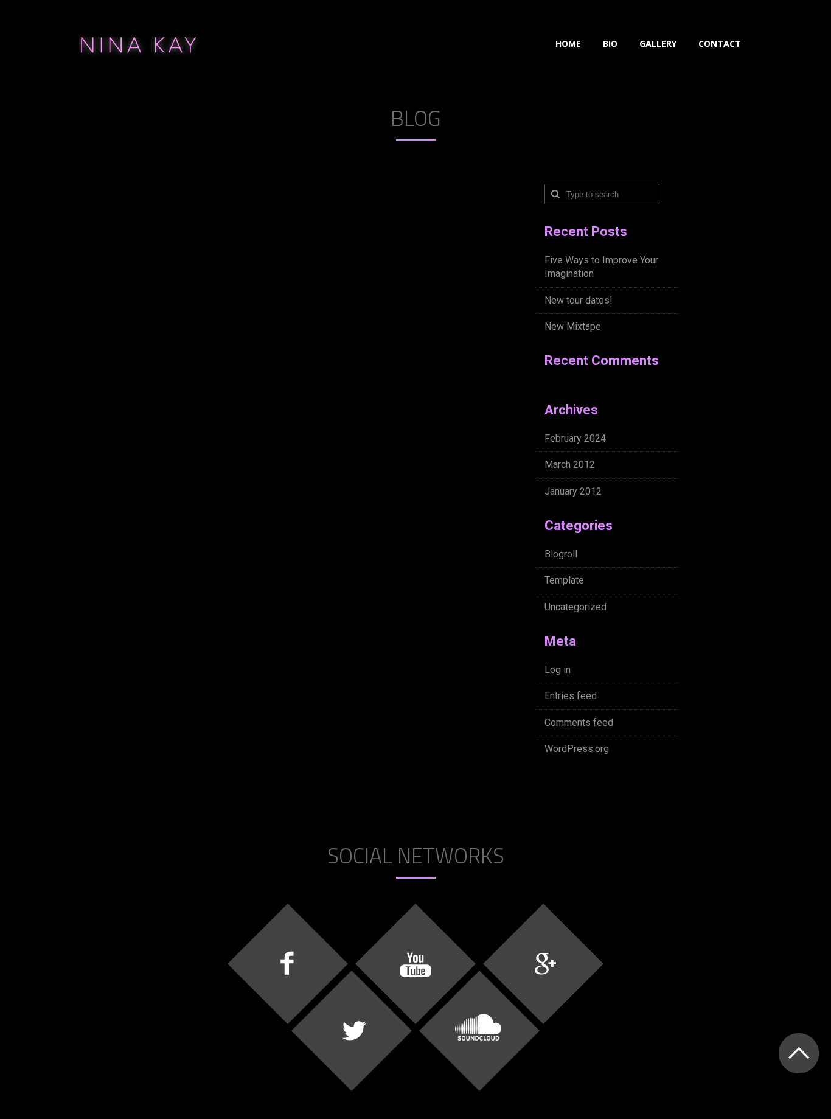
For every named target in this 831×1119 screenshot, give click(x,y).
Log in (557, 669)
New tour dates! (578, 300)
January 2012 (573, 491)
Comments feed (578, 722)
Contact (719, 43)
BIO (610, 43)
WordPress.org (576, 749)
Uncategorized (575, 607)
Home (568, 43)
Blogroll (560, 554)
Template (564, 580)
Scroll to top (798, 1053)
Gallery (657, 43)
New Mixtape (572, 326)
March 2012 (569, 464)
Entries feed (570, 696)
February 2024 (575, 438)
